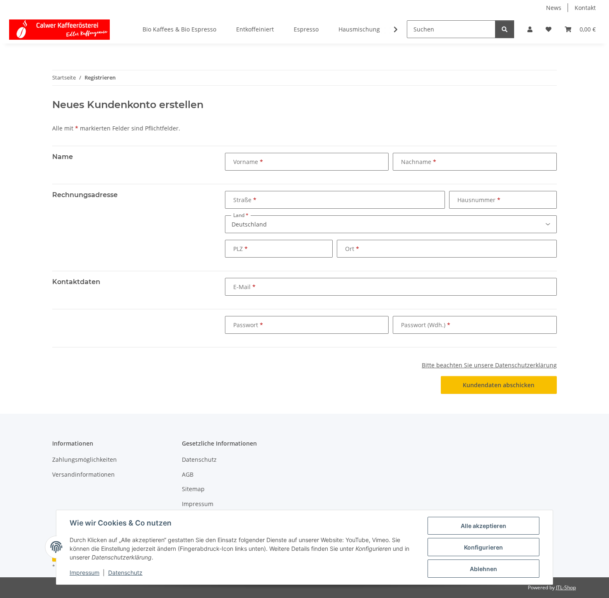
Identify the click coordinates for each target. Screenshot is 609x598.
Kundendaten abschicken (498, 385)
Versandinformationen (83, 474)
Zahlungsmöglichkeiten (84, 459)
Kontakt (585, 8)
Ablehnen (483, 568)
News (553, 8)
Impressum (84, 572)
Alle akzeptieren (483, 525)
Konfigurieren (483, 547)
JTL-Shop (566, 587)
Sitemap (193, 489)
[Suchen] (504, 29)
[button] (530, 29)
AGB (187, 474)
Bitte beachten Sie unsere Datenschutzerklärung (489, 365)
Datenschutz (125, 572)
